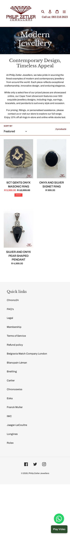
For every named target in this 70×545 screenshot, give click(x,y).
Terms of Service (16, 335)
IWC (9, 416)
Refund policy (15, 344)
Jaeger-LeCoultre (17, 425)
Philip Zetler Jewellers (39, 473)
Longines (12, 434)
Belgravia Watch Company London (27, 353)
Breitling (12, 371)
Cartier (11, 380)
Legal (10, 318)
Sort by (8, 126)
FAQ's (10, 309)
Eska (10, 398)
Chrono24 (13, 300)
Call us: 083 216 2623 (55, 16)
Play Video (59, 529)
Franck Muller (15, 407)
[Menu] (64, 11)
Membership (14, 327)
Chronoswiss (14, 389)
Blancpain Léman (17, 362)
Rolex (10, 443)
